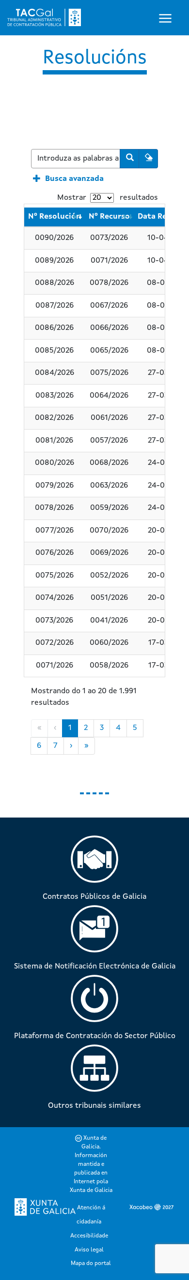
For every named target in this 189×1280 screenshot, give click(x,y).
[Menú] (168, 17)
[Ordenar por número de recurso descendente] (130, 217)
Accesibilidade (89, 1236)
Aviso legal (89, 1250)
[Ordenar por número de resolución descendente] (80, 217)
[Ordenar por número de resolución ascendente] (75, 217)
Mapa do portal (91, 1263)
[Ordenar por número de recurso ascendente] (125, 217)
